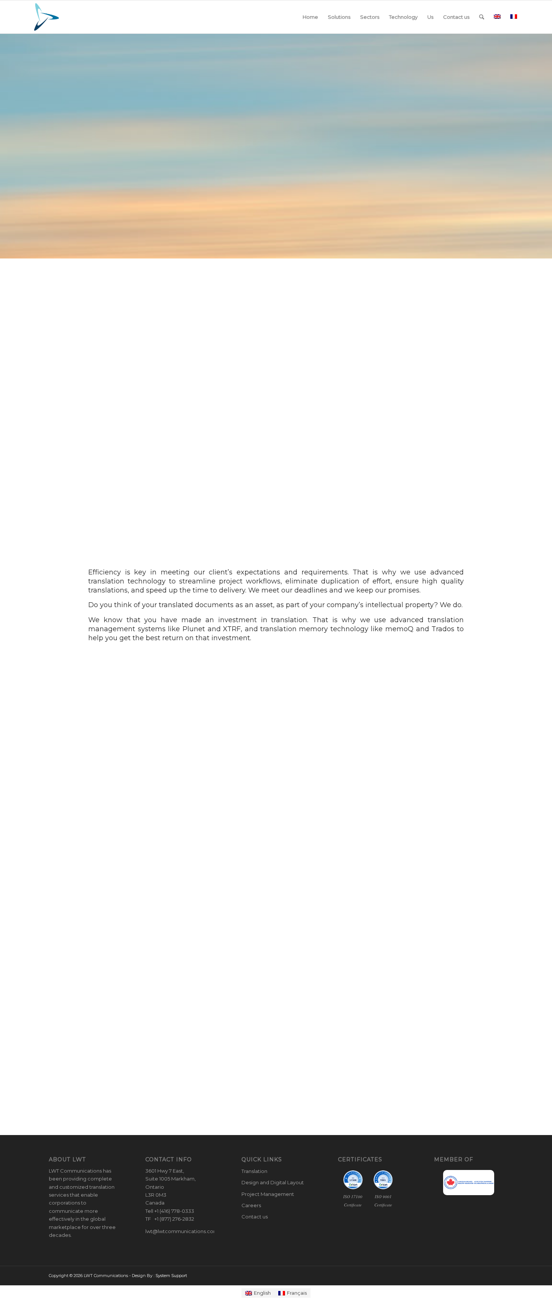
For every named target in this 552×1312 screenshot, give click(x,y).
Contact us (254, 1217)
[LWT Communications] (46, 16)
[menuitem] (310, 16)
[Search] (481, 16)
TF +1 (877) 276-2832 (169, 1219)
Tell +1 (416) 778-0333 (169, 1211)
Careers (251, 1205)
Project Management (267, 1194)
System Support (171, 1275)
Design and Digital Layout (272, 1182)
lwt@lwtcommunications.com (181, 1231)
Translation (254, 1171)
